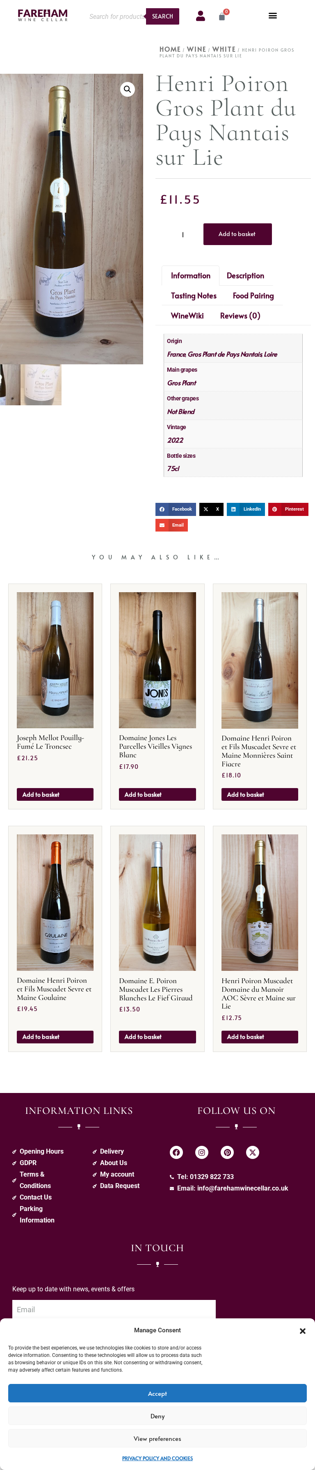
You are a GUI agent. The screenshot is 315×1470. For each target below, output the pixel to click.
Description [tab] (245, 275)
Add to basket (237, 234)
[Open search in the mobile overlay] (132, 16)
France (176, 353)
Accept (157, 1393)
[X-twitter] (252, 1152)
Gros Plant (181, 382)
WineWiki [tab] (187, 315)
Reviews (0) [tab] (240, 315)
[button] (303, 1330)
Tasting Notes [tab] (194, 295)
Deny (157, 1415)
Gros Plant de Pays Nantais (224, 353)
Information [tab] (190, 275)
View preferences (157, 1438)
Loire (270, 353)
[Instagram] (201, 1152)
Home (170, 48)
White (224, 48)
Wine (196, 48)
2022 (175, 439)
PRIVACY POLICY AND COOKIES (157, 1458)
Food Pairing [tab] (253, 295)
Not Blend (180, 411)
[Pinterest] (227, 1152)
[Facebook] (176, 1152)
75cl (172, 468)
